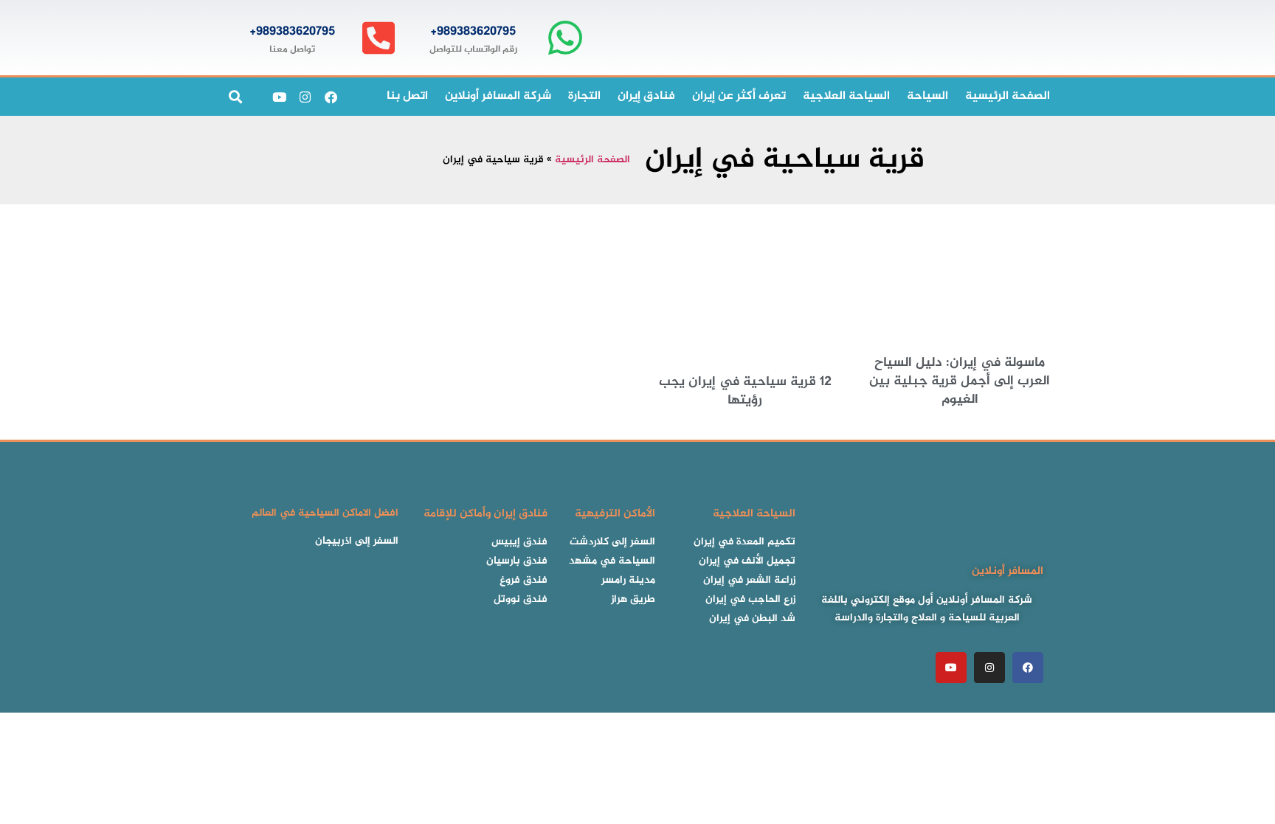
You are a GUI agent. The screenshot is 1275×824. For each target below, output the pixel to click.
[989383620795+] (564, 38)
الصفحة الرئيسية (592, 160)
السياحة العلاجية (846, 96)
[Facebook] (330, 96)
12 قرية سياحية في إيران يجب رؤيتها (745, 391)
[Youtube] (278, 96)
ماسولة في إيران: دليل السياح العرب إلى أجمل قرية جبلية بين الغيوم (959, 381)
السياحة (927, 96)
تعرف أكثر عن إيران (739, 96)
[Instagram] (304, 96)
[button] (235, 97)
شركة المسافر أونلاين (498, 96)
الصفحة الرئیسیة (1007, 96)
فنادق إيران (646, 96)
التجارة (584, 96)
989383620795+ (473, 31)
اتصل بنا (407, 96)
